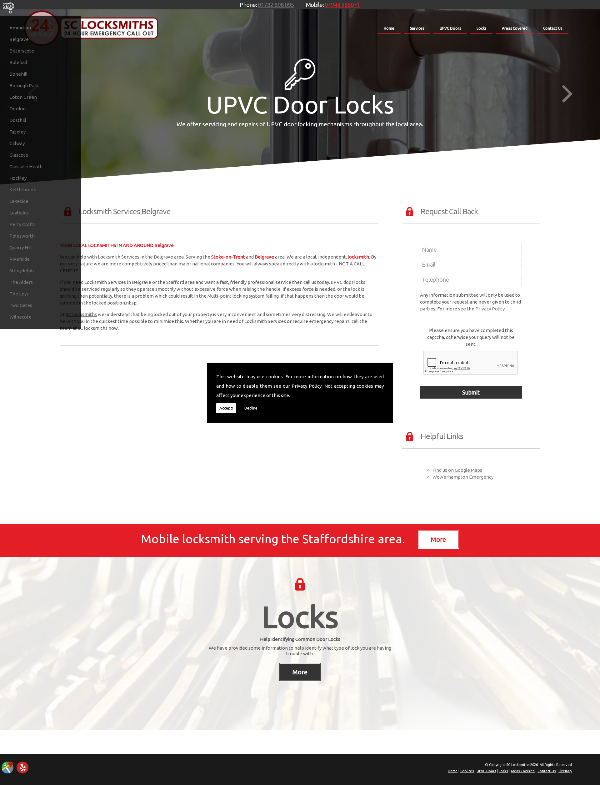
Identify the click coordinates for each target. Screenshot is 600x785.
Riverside (19, 259)
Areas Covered (515, 28)
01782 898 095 (276, 4)
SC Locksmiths (81, 314)
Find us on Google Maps (457, 470)
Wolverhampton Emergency (462, 477)
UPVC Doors (450, 28)
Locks (481, 28)
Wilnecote (20, 317)
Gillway (17, 143)
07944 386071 (342, 4)
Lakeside (18, 201)
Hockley (18, 178)
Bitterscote (21, 50)
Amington (20, 27)
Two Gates (20, 305)
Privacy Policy (307, 386)
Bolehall (18, 62)
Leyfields (19, 212)
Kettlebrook (22, 189)
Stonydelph (21, 270)
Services (417, 28)
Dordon (17, 108)
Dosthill (17, 120)
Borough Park (24, 85)
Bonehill (18, 74)
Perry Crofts (22, 224)
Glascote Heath (25, 166)
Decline (251, 408)
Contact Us (552, 28)
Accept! (226, 408)
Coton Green (23, 97)
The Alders (21, 282)
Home (389, 28)
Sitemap (565, 771)
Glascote (18, 155)
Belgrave (19, 39)
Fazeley (17, 131)
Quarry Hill (20, 247)
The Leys (19, 293)
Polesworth (22, 236)
